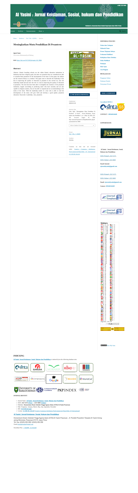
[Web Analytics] (104, 345)
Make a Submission (108, 93)
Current (12, 31)
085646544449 (113, 114)
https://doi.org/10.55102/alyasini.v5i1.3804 (29, 60)
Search (123, 31)
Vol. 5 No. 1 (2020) (31, 38)
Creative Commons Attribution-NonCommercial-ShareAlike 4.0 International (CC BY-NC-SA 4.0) (82, 151)
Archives (20, 31)
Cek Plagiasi (104, 69)
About (41, 31)
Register (116, 1)
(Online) (43, 403)
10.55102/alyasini (26, 409)
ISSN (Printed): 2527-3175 (108, 156)
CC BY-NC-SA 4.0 (28, 411)
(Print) (30, 403)
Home (15, 38)
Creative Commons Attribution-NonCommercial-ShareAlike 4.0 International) (57, 411)
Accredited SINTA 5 (106, 102)
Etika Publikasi (105, 60)
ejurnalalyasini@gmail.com (25, 424)
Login (123, 1)
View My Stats (111, 345)
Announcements (30, 31)
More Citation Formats (77, 125)
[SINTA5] (112, 110)
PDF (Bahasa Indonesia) (80, 94)
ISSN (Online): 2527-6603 (108, 160)
